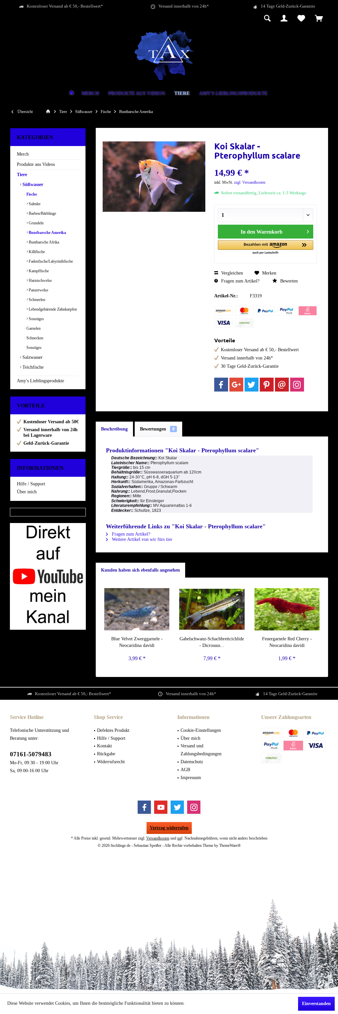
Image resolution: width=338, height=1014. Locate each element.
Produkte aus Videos (36, 164)
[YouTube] (160, 807)
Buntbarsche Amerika (47, 232)
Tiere (22, 174)
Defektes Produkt (113, 730)
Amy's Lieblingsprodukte (40, 380)
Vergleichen (231, 273)
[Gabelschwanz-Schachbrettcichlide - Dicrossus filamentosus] (211, 609)
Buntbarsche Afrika (43, 242)
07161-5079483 (30, 754)
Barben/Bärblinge (42, 213)
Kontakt (104, 745)
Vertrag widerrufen (169, 827)
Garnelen (33, 328)
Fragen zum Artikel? (239, 281)
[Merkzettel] (301, 18)
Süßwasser (32, 184)
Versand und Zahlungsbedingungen (201, 749)
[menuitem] (319, 19)
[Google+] (236, 385)
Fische (31, 194)
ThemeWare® (230, 845)
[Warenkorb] (319, 18)
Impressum (191, 777)
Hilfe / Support (31, 483)
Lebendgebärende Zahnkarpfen (52, 309)
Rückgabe (106, 753)
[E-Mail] (282, 385)
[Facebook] (221, 385)
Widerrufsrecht (111, 761)
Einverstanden (316, 1003)
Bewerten (288, 281)
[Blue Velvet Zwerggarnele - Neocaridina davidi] (136, 609)
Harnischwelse (40, 280)
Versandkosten (157, 838)
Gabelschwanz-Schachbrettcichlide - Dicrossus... (212, 642)
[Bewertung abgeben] (265, 164)
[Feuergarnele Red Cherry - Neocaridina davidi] (287, 609)
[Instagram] (297, 385)
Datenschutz (192, 761)
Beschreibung (114, 429)
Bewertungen (157, 429)
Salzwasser (32, 357)
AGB (185, 769)
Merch (23, 154)
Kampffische (38, 271)
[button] (265, 247)
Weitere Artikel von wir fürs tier (141, 539)
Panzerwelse (38, 290)
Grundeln (36, 223)
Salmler (34, 204)
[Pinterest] (267, 385)
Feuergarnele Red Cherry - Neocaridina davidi (287, 642)
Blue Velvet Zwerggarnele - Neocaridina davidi (137, 642)
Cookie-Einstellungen (201, 730)
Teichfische (32, 367)
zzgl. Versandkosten (249, 182)
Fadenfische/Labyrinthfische (50, 261)
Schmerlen (36, 299)
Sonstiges (36, 319)
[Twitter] (251, 385)
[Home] (71, 93)
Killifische (36, 251)
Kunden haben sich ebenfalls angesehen (140, 570)
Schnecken (34, 338)
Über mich (27, 491)
